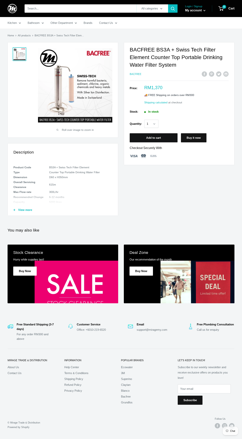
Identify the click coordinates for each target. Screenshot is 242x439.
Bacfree (126, 396)
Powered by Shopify (18, 427)
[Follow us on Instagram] (224, 425)
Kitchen (12, 22)
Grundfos (127, 402)
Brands (88, 22)
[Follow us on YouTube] (231, 425)
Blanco (125, 390)
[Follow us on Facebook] (217, 425)
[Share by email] (226, 74)
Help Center (71, 367)
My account (193, 10)
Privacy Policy (73, 390)
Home (11, 35)
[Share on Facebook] (204, 74)
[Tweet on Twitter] (218, 74)
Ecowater (127, 367)
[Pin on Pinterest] (211, 74)
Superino (126, 379)
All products (24, 35)
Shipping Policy (73, 379)
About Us (13, 367)
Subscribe (190, 400)
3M (123, 373)
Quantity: (136, 124)
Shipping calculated (156, 102)
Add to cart (153, 138)
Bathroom (34, 22)
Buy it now (194, 138)
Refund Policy (72, 384)
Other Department (61, 22)
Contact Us (106, 22)
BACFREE (135, 74)
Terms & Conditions (76, 373)
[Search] (173, 8)
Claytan (125, 384)
